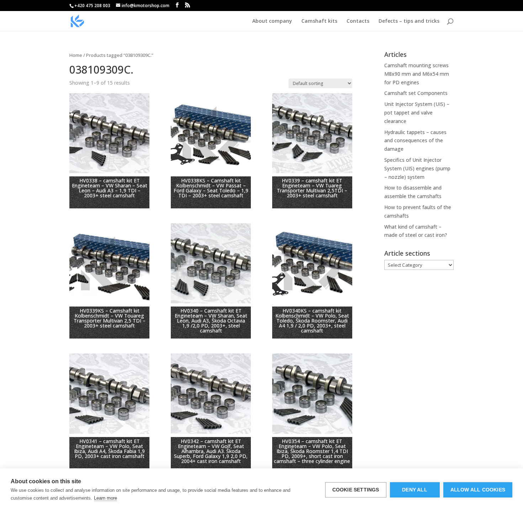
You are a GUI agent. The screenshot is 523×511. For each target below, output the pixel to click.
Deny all (414, 490)
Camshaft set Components (416, 93)
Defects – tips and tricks (409, 21)
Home (75, 55)
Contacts (358, 21)
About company (272, 21)
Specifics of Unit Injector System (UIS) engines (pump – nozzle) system (417, 168)
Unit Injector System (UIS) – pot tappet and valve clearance (416, 112)
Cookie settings (355, 490)
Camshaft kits (319, 21)
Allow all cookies (477, 490)
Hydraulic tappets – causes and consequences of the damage (415, 141)
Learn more (105, 498)
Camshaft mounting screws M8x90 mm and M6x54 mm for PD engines (416, 74)
